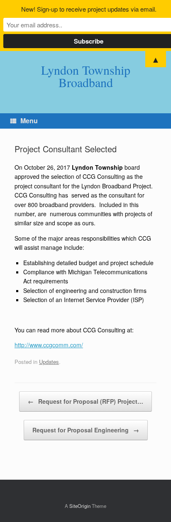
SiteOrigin (79, 505)
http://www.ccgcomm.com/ (49, 345)
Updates (49, 362)
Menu (29, 120)
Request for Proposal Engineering (85, 430)
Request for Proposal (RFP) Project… (85, 401)
